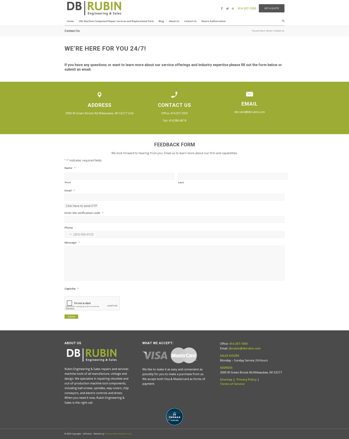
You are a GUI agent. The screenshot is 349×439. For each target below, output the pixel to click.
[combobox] (68, 234)
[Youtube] (232, 8)
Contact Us (72, 31)
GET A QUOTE (271, 8)
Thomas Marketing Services (118, 433)
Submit (71, 316)
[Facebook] (222, 8)
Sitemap (226, 379)
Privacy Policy (246, 379)
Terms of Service (232, 384)
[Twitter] (227, 8)
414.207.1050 (179, 113)
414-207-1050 (247, 8)
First (68, 182)
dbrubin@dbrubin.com (249, 112)
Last (181, 182)
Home (269, 30)
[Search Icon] (283, 20)
